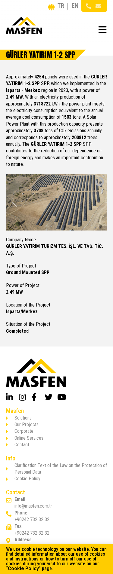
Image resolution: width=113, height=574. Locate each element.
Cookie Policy (23, 568)
